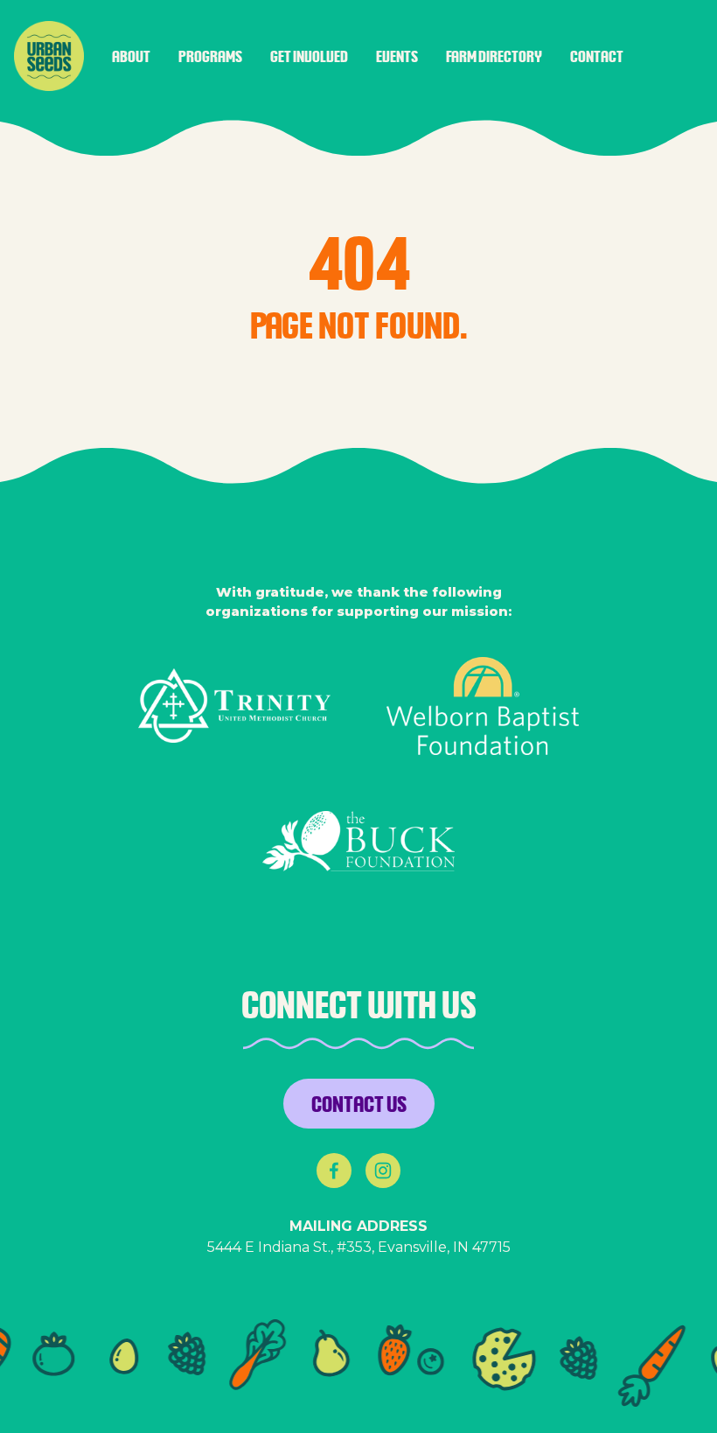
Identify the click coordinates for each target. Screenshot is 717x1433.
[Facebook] (334, 1170)
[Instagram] (382, 1170)
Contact (596, 56)
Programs (210, 56)
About (131, 56)
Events (397, 56)
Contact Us (359, 1103)
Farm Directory (494, 56)
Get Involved (309, 56)
